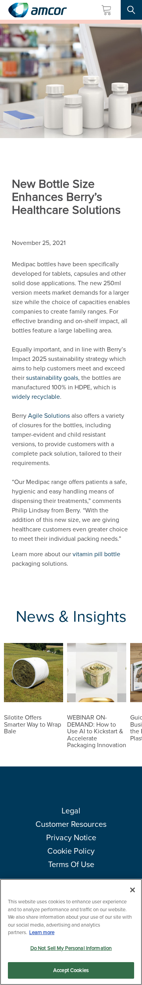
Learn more (41, 932)
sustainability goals (52, 377)
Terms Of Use (71, 864)
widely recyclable (36, 396)
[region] (71, 932)
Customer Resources (71, 824)
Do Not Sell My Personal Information (71, 948)
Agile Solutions (49, 415)
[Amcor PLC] (37, 10)
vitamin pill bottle (96, 554)
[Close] (132, 890)
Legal (71, 811)
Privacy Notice (71, 837)
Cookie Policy (71, 851)
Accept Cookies (71, 970)
